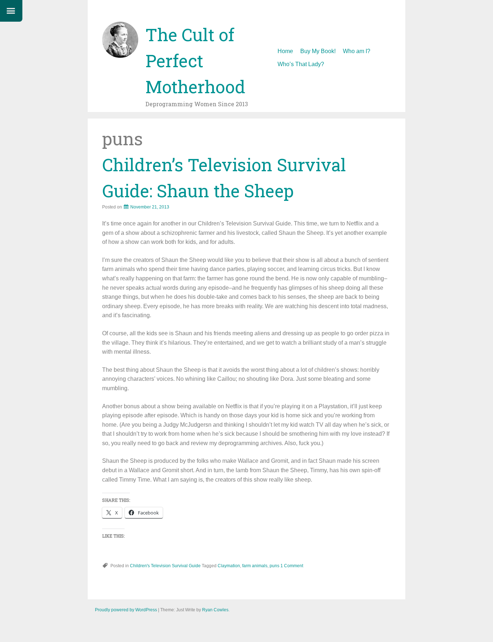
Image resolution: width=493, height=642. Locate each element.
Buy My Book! (318, 51)
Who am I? (356, 51)
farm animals (254, 565)
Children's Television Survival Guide (165, 565)
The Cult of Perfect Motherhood (195, 60)
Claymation (229, 565)
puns (274, 565)
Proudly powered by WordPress (126, 609)
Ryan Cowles (215, 609)
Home (285, 51)
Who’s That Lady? (301, 64)
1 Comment (291, 565)
